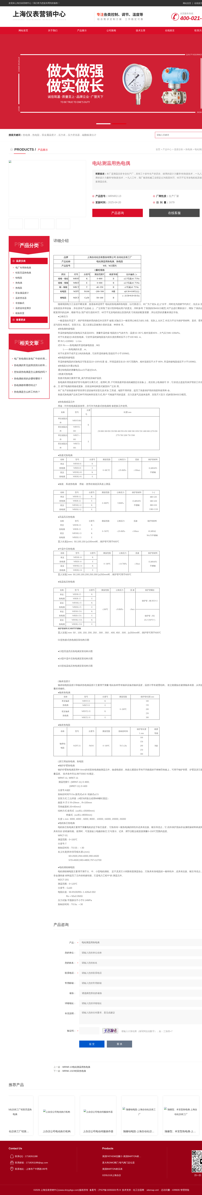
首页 (158, 149)
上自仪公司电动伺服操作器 (82, 1131)
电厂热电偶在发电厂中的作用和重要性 (31, 358)
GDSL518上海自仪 (111, 1175)
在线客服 (174, 213)
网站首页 (187, 3)
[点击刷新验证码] (110, 1030)
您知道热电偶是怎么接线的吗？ (30, 372)
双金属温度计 (22, 293)
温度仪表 (178, 149)
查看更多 (21, 319)
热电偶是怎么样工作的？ (27, 391)
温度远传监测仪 (23, 308)
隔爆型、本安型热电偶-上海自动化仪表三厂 (166, 1131)
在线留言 (170, 30)
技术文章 (140, 30)
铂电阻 (18, 277)
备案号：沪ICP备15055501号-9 (105, 1190)
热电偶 (188, 149)
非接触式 (19, 303)
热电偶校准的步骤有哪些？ (28, 378)
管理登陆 (184, 1190)
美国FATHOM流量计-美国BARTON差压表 (122, 1156)
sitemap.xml (153, 1190)
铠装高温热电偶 (23, 272)
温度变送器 (21, 298)
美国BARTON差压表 (112, 1169)
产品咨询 (117, 213)
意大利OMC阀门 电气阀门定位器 (118, 1162)
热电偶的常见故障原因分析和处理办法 (31, 365)
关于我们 (52, 30)
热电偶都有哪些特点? (25, 385)
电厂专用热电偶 (23, 267)
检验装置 (19, 313)
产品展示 (82, 30)
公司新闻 (111, 30)
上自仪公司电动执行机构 (41, 1131)
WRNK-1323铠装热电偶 (74, 1071)
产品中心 (167, 149)
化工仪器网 (138, 1190)
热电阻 (18, 288)
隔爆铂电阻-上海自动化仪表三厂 (124, 1131)
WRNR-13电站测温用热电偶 (76, 1067)
